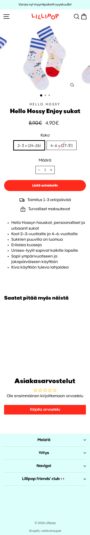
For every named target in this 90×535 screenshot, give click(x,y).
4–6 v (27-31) (61, 145)
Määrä (45, 160)
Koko (45, 135)
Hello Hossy (45, 104)
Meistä (43, 440)
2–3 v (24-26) (29, 145)
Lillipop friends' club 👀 (44, 479)
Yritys (44, 453)
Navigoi (43, 466)
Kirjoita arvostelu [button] (45, 410)
